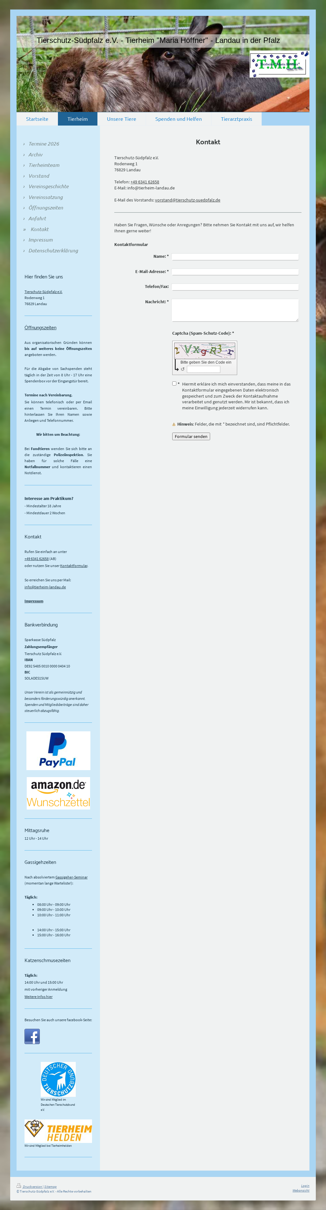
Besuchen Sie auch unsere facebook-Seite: (58, 1019)
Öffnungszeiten (40, 328)
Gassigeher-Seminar (71, 877)
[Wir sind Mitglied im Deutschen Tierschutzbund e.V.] (58, 1079)
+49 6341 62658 (145, 182)
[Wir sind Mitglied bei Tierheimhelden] (58, 1131)
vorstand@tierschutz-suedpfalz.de (187, 200)
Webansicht (301, 1190)
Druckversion (32, 1186)
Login (305, 1185)
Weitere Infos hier (39, 996)
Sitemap (50, 1186)
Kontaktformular (73, 565)
